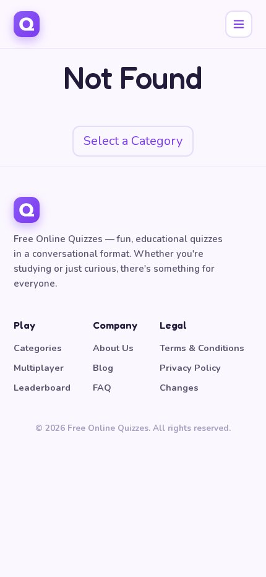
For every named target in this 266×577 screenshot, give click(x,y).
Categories (38, 348)
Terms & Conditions (202, 348)
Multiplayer (39, 368)
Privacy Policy (190, 368)
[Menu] (238, 24)
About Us (113, 348)
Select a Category (133, 140)
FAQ (102, 387)
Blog (103, 368)
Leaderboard (42, 387)
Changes (179, 387)
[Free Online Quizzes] (27, 24)
